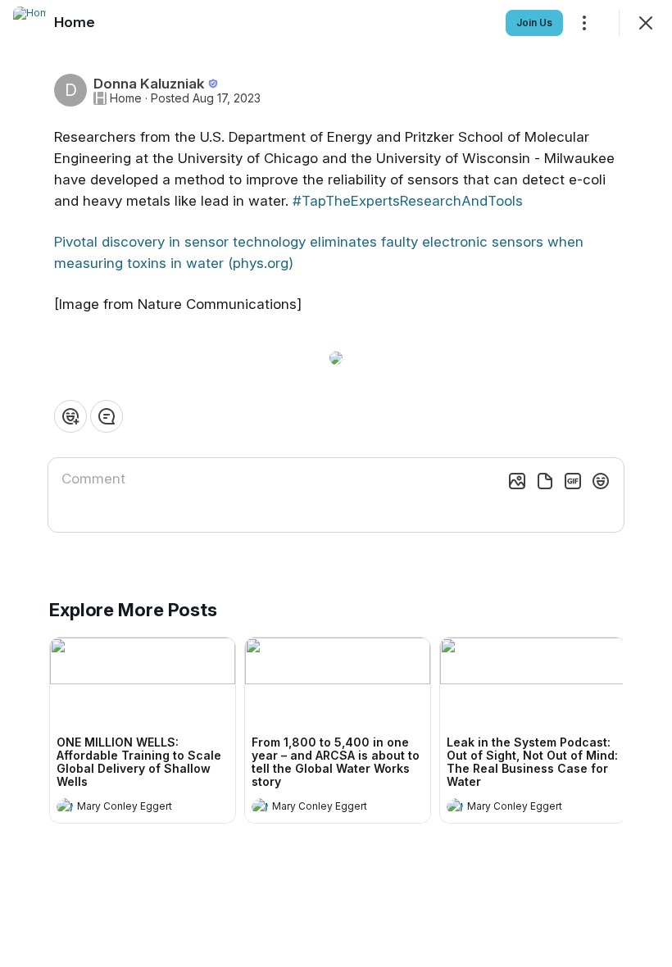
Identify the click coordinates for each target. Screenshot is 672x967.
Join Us (534, 22)
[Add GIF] (573, 481)
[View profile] (65, 806)
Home (126, 98)
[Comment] (106, 416)
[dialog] (336, 483)
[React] (70, 416)
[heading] (126, 808)
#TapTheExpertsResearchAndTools (408, 201)
